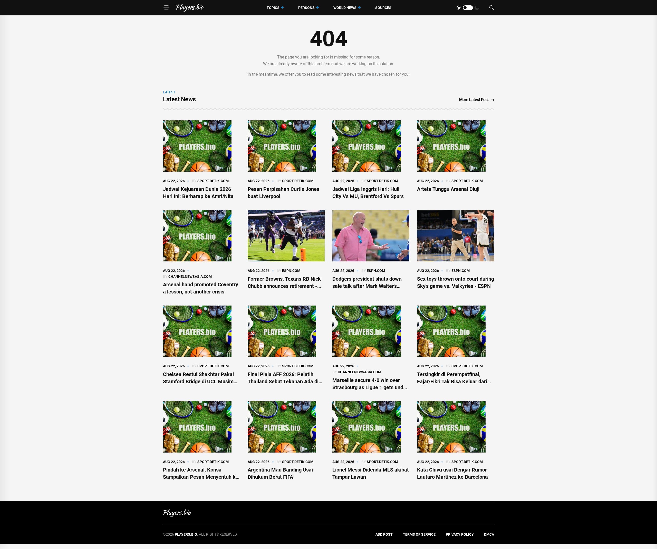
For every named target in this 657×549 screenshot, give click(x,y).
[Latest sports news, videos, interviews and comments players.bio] (190, 8)
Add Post (384, 534)
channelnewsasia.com (190, 276)
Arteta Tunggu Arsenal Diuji (448, 189)
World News (344, 8)
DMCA (489, 534)
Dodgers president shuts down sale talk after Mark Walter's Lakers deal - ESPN (367, 286)
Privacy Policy (460, 534)
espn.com (291, 271)
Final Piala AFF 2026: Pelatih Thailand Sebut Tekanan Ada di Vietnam (283, 381)
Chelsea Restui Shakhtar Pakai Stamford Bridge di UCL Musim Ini (198, 381)
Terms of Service (419, 534)
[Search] (491, 7)
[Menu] (166, 7)
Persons (306, 8)
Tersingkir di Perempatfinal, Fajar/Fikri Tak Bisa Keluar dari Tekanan (452, 381)
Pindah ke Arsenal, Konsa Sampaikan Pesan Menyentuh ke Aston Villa (200, 477)
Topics (273, 8)
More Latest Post (474, 99)
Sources (383, 8)
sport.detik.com (213, 181)
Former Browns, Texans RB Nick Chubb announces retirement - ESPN (284, 286)
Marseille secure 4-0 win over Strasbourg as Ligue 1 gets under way (370, 387)
